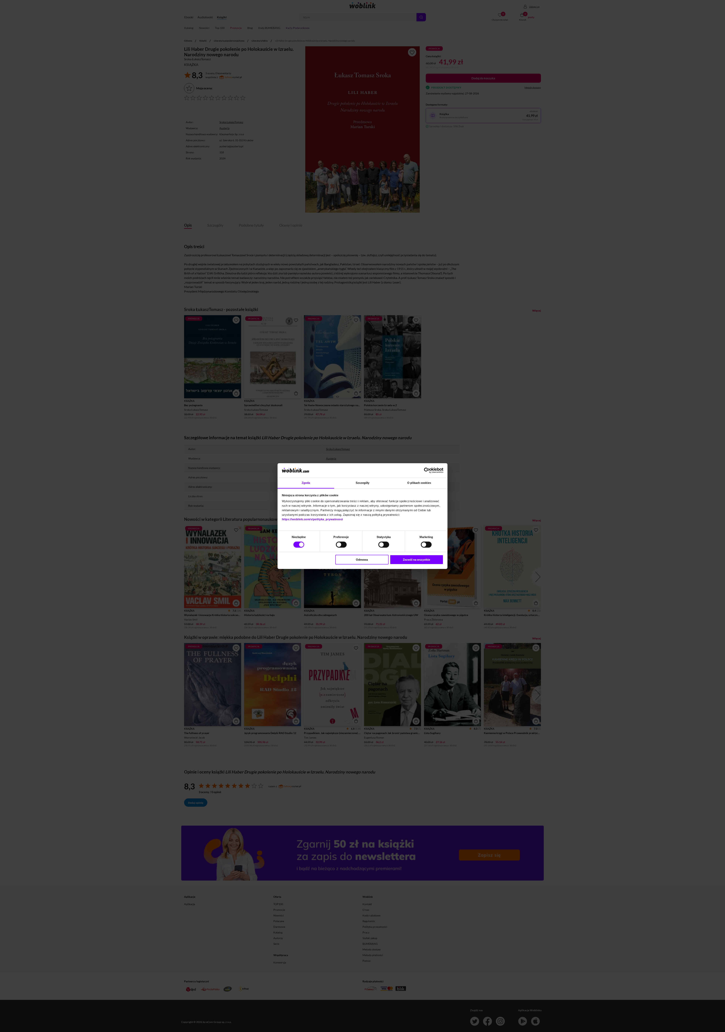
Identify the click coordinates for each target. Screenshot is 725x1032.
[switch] (341, 545)
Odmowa (362, 559)
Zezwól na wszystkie (416, 559)
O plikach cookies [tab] (419, 482)
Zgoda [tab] (306, 482)
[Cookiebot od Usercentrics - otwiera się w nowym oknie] (426, 470)
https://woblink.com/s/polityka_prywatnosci (312, 519)
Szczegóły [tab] (362, 482)
